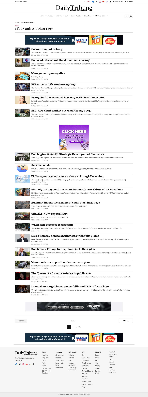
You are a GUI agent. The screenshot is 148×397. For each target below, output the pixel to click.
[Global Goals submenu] (93, 15)
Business (59, 16)
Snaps (84, 387)
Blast (97, 374)
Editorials (58, 358)
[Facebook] (93, 2)
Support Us (129, 1)
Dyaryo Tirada (46, 368)
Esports (97, 371)
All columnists (59, 355)
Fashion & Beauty (87, 371)
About (110, 359)
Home (17, 22)
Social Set (85, 366)
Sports (78, 16)
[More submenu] (107, 15)
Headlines (45, 355)
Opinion (50, 16)
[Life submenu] (69, 15)
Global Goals (88, 16)
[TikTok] (110, 2)
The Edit (84, 374)
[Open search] (126, 16)
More (104, 16)
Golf (96, 360)
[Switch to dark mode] (131, 16)
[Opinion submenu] (54, 15)
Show (72, 16)
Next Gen (85, 379)
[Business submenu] (63, 15)
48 (79, 327)
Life (66, 16)
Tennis (97, 368)
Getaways (85, 360)
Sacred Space (86, 382)
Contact (111, 362)
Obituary (97, 16)
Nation (44, 363)
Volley (97, 358)
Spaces (84, 368)
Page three (45, 358)
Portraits (71, 358)
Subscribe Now (118, 1)
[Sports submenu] (82, 15)
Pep (70, 360)
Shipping (71, 355)
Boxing (97, 366)
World (44, 366)
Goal (96, 363)
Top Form (85, 376)
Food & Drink (86, 358)
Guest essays (59, 360)
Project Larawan (87, 384)
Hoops (97, 355)
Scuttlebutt (59, 368)
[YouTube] (103, 2)
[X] (96, 2)
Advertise (112, 365)
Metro (44, 360)
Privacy (111, 367)
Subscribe (112, 370)
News (42, 16)
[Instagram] (100, 2)
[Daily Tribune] (74, 8)
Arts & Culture (86, 363)
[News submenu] (46, 15)
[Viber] (107, 2)
